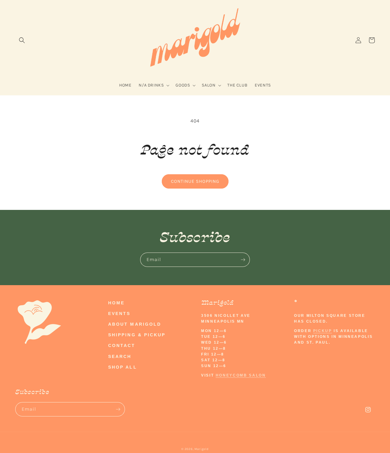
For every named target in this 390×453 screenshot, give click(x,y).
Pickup (322, 331)
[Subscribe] (243, 260)
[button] (22, 40)
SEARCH (119, 356)
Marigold (201, 449)
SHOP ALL (122, 367)
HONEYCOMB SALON (241, 375)
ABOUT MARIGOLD (134, 324)
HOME (116, 302)
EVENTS (119, 313)
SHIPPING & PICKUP (136, 334)
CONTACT (122, 345)
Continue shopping (195, 181)
